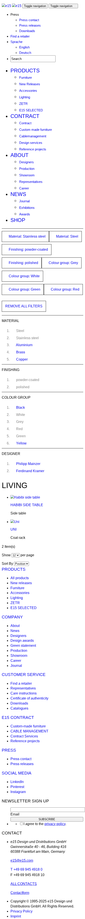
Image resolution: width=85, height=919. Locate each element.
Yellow (21, 443)
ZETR (23, 104)
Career (24, 188)
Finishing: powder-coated (28, 249)
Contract (24, 116)
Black (20, 407)
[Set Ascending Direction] (31, 563)
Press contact (29, 20)
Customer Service (24, 674)
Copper (22, 359)
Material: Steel (66, 236)
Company (12, 617)
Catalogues (19, 708)
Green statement (23, 645)
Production (26, 168)
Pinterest (17, 787)
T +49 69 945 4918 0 (26, 869)
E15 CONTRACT (18, 717)
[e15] (6, 6)
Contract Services (24, 736)
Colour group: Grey (63, 263)
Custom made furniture (35, 129)
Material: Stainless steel (27, 236)
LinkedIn (17, 782)
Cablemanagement (32, 136)
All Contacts (23, 884)
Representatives (30, 182)
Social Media (16, 773)
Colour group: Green (24, 289)
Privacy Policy (21, 911)
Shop (17, 220)
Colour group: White (24, 276)
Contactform (19, 893)
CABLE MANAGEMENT (29, 731)
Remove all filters (23, 306)
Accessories (28, 90)
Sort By (7, 563)
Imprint (15, 916)
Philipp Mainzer (28, 464)
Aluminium (24, 345)
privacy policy (54, 824)
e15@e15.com (21, 860)
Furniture (25, 77)
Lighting (24, 97)
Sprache (16, 42)
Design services (30, 143)
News (18, 194)
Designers (26, 162)
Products (25, 70)
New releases (21, 583)
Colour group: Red (64, 289)
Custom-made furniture (28, 726)
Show (6, 555)
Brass (20, 352)
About (19, 155)
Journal (24, 201)
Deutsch (25, 52)
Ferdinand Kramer (30, 471)
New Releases (29, 84)
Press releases (30, 25)
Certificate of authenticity (29, 698)
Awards (24, 214)
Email (14, 814)
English (24, 47)
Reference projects (32, 149)
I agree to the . (45, 824)
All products (19, 578)
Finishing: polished (23, 263)
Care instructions (23, 693)
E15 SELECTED (31, 110)
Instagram (18, 792)
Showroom (27, 175)
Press (9, 750)
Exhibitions (27, 207)
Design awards (22, 640)
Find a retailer (20, 36)
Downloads (27, 31)
